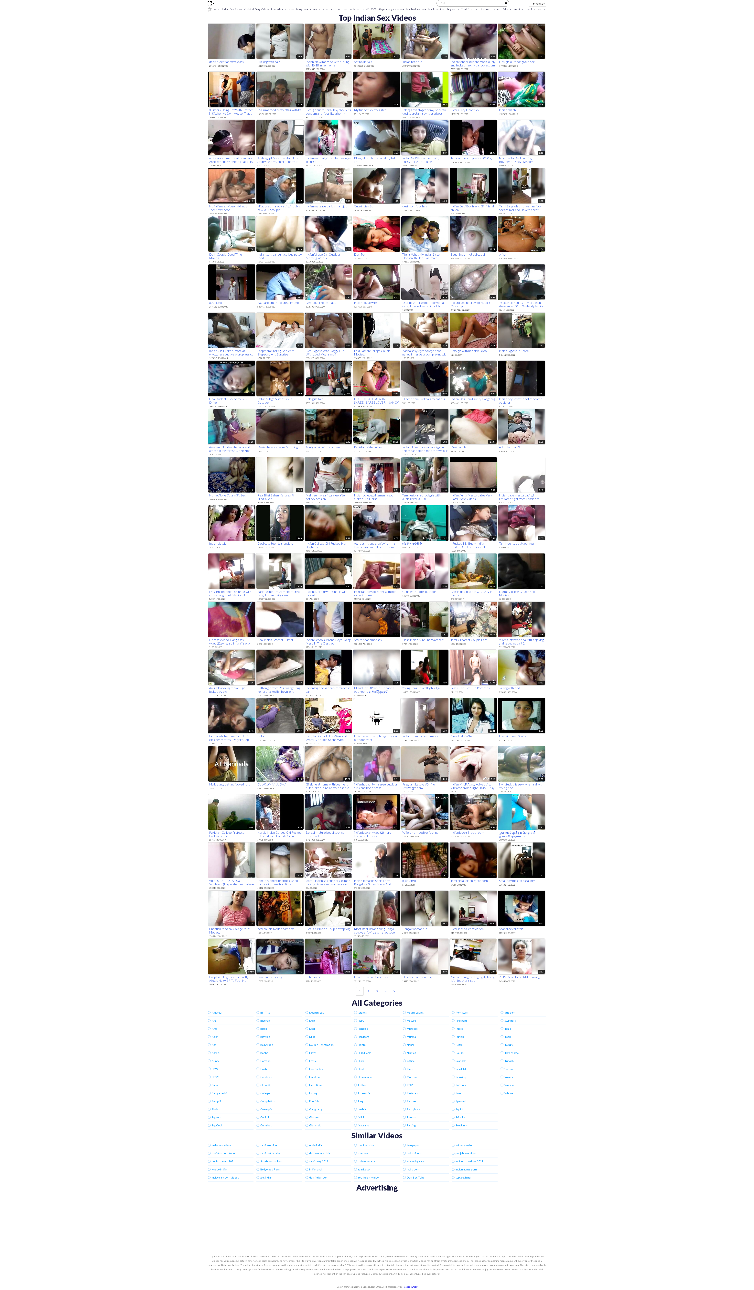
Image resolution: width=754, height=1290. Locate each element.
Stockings (462, 1125)
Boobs (264, 1052)
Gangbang (315, 1109)
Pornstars (462, 1012)
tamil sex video (436, 9)
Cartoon (265, 1061)
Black (263, 1028)
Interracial (364, 1093)
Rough (460, 1052)
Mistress (412, 1028)
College (265, 1093)
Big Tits (265, 1012)
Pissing (411, 1125)
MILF (361, 1117)
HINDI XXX (369, 9)
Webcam (509, 1085)
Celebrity (266, 1077)
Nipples (411, 1052)
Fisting (313, 1093)
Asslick (216, 1052)
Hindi (361, 1069)
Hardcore (363, 1036)
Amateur (217, 1012)
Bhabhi (216, 1109)
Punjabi (460, 1036)
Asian (215, 1036)
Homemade (365, 1077)
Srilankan (461, 1117)
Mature (411, 1020)
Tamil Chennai (469, 9)
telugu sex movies (306, 9)
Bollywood (266, 1044)
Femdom (314, 1077)
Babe (215, 1085)
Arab (215, 1028)
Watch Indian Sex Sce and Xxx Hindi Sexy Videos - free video (248, 9)
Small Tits (462, 1069)
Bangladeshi (219, 1093)
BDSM (215, 1077)
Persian (411, 1117)
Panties (411, 1101)
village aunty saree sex (391, 9)
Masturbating (415, 1012)
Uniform (509, 1069)
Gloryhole (315, 1125)
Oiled (410, 1069)
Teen (507, 1036)
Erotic (313, 1061)
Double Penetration (321, 1044)
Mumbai (411, 1036)
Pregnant (461, 1020)
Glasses (314, 1117)
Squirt (459, 1109)
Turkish (509, 1061)
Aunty (215, 1061)
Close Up (266, 1085)
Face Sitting (316, 1069)
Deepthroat (316, 1012)
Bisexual (265, 1020)
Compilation (267, 1101)
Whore (508, 1093)
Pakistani (412, 1093)
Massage (363, 1125)
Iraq (360, 1101)
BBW (215, 1069)
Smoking (461, 1077)
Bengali (216, 1101)
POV (410, 1085)
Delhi (312, 1020)
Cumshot (266, 1125)
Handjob (363, 1028)
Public (459, 1028)
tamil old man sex (416, 9)
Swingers (510, 1020)
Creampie (266, 1109)
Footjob (314, 1101)
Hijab (361, 1061)
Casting (265, 1069)
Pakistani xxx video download (519, 9)
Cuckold (265, 1117)
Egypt (313, 1052)
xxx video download (330, 9)
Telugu (508, 1044)
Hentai (362, 1044)
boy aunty (453, 9)
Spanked (461, 1101)
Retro (459, 1044)
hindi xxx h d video (489, 9)
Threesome (511, 1052)
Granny (362, 1012)
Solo (458, 1093)
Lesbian (362, 1109)
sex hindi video (352, 9)
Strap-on (509, 1012)
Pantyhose (413, 1109)
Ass (214, 1044)
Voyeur (508, 1077)
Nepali (411, 1044)
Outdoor (412, 1077)
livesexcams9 (410, 1286)
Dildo (312, 1036)
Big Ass (216, 1117)
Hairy (361, 1020)
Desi (312, 1028)
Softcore (461, 1085)
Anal (214, 1020)
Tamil (507, 1028)
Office (411, 1061)
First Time (315, 1085)
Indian (362, 1085)
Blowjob (265, 1036)
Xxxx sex (289, 9)
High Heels (364, 1052)
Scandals (461, 1061)
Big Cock (217, 1125)
